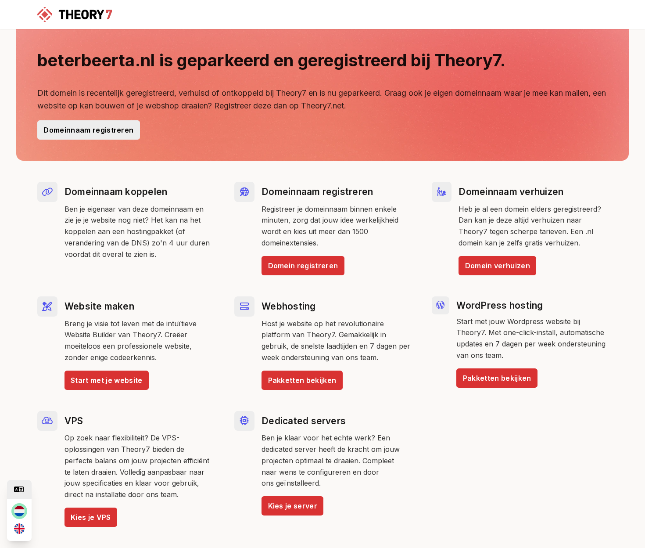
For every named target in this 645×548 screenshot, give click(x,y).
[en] (19, 528)
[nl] (19, 511)
